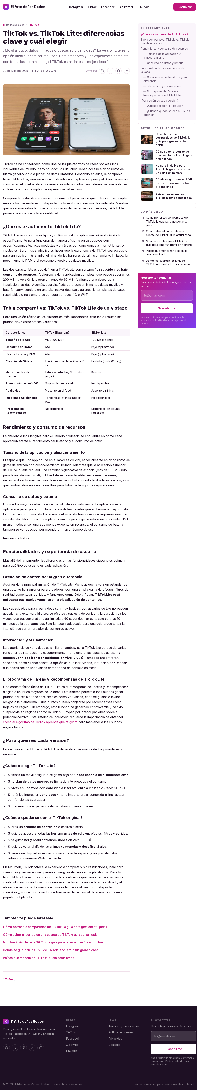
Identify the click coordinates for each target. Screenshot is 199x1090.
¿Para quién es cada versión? (160, 100)
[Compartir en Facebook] (118, 71)
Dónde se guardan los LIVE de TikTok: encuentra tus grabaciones (50, 950)
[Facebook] (23, 1047)
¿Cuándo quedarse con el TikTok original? (166, 112)
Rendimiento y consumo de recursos (164, 48)
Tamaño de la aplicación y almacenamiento (162, 55)
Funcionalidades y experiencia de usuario (162, 69)
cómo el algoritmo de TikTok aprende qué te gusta (40, 722)
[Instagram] (6, 1047)
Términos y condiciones (124, 1026)
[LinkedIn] (40, 1047)
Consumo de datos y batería (163, 63)
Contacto (114, 1044)
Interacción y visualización (162, 86)
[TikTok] (15, 1047)
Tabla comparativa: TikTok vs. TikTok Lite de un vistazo (165, 41)
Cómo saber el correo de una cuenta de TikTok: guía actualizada (50, 934)
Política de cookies (121, 1032)
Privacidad (115, 1038)
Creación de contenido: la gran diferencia (165, 78)
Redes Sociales (15, 24)
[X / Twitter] (32, 1047)
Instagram (76, 7)
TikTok (92, 7)
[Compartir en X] (110, 71)
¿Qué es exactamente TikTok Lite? (164, 34)
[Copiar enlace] (127, 71)
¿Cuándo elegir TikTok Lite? (163, 105)
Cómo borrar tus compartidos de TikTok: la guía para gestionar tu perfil (55, 927)
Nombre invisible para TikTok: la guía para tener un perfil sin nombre (53, 942)
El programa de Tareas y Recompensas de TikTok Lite (162, 93)
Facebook (108, 7)
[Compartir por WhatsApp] (102, 71)
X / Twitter (126, 7)
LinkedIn (143, 7)
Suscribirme (185, 7)
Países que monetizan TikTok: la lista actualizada (38, 958)
